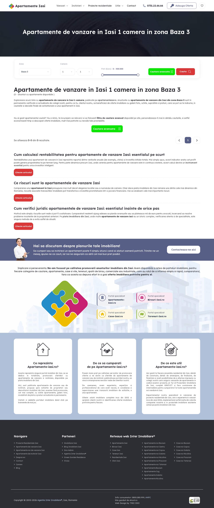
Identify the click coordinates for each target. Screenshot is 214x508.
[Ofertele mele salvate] (202, 5)
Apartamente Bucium (153, 468)
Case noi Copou (183, 447)
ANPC (148, 497)
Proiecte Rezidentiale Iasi (27, 443)
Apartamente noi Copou (154, 450)
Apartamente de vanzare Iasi (28, 447)
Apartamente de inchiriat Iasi (28, 454)
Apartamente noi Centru (154, 447)
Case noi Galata (183, 450)
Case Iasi (116, 450)
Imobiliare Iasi (70, 443)
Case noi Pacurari (183, 457)
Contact (131, 5)
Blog (18, 468)
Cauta (183, 71)
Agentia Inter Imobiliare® (75, 454)
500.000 (119, 69)
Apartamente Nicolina (153, 478)
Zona (21, 64)
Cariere (19, 464)
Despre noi (20, 457)
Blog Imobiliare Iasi (72, 447)
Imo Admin (69, 450)
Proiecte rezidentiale (100, 5)
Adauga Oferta (184, 5)
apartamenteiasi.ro (107, 100)
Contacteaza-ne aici (183, 249)
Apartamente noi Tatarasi (155, 464)
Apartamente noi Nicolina (155, 457)
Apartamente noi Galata (154, 454)
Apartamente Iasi (119, 443)
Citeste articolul (23, 172)
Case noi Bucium (183, 443)
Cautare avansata (105, 128)
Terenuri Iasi (117, 454)
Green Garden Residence (74, 457)
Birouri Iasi (117, 447)
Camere (63, 64)
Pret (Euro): (112, 69)
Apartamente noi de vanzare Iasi (30, 450)
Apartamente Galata (153, 475)
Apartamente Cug (151, 471)
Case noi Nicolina (183, 454)
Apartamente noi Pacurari (155, 461)
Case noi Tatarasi (183, 461)
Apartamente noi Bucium (154, 443)
